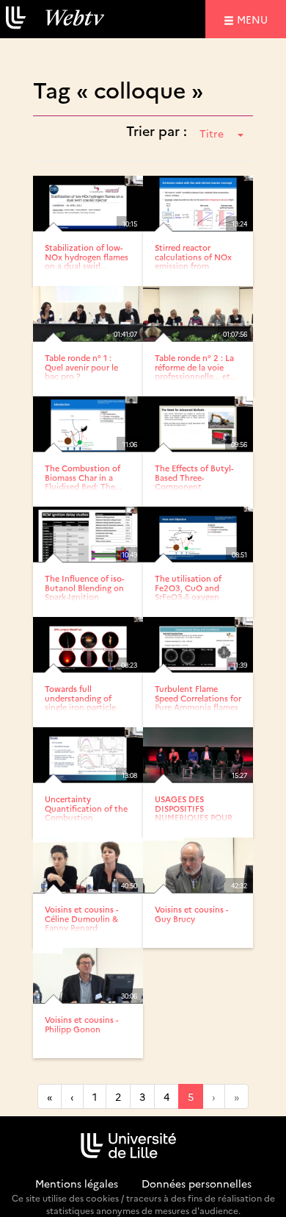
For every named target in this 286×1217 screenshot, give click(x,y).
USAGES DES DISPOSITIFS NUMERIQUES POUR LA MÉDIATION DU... (195, 812)
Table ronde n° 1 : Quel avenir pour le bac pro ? (81, 366)
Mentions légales (76, 1183)
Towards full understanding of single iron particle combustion (80, 702)
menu (254, 18)
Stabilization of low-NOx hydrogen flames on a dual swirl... (86, 256)
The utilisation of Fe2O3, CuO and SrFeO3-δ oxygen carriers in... (188, 591)
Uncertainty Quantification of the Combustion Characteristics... (86, 812)
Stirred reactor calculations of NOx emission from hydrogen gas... (193, 260)
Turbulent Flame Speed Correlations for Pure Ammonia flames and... (198, 702)
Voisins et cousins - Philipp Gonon (81, 1024)
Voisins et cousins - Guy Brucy (191, 914)
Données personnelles (197, 1183)
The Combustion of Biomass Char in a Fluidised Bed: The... (83, 477)
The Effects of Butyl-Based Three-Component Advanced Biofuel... (194, 481)
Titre (211, 133)
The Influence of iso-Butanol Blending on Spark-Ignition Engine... (84, 591)
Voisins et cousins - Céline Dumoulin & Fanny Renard (81, 918)
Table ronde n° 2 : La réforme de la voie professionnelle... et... (196, 366)
